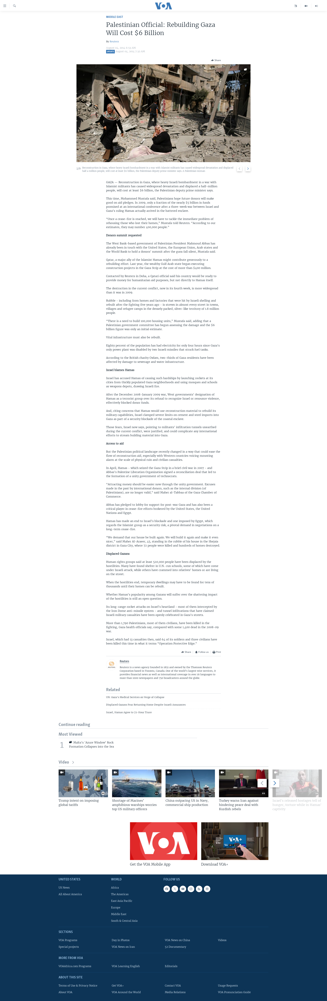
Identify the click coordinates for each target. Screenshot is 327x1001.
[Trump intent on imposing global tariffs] (83, 783)
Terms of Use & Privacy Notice (78, 985)
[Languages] (296, 6)
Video (64, 762)
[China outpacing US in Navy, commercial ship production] (190, 783)
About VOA (65, 992)
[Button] (216, 60)
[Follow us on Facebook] (167, 889)
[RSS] (199, 889)
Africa (115, 887)
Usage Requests (228, 985)
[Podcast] (207, 889)
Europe (115, 907)
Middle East (114, 17)
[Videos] (306, 6)
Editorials (171, 966)
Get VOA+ (118, 985)
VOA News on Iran (123, 946)
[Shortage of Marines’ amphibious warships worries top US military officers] (136, 783)
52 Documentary (175, 946)
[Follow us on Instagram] (191, 889)
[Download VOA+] (234, 841)
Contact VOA (173, 985)
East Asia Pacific (121, 901)
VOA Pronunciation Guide (234, 992)
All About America (70, 894)
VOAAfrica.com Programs (75, 966)
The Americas (120, 894)
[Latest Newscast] (316, 6)
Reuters (114, 41)
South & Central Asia (124, 920)
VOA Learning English (126, 966)
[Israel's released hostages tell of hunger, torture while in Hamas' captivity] (297, 783)
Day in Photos (121, 940)
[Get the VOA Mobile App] (163, 841)
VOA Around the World (126, 992)
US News (64, 887)
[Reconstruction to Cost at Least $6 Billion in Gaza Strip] (163, 113)
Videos (222, 940)
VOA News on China (177, 940)
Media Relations (175, 992)
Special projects (69, 946)
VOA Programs (68, 940)
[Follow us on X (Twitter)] (175, 889)
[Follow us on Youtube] (183, 889)
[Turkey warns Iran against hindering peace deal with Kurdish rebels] (243, 783)
